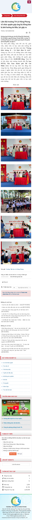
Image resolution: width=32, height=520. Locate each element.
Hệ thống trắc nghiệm (8, 376)
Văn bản (5, 379)
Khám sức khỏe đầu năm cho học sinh (12, 307)
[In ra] (27, 32)
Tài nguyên (5, 383)
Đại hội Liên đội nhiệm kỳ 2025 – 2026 (12, 304)
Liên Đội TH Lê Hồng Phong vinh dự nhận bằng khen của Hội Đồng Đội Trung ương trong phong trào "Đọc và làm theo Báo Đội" (16, 315)
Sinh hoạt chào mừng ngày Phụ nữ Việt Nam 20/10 (15, 309)
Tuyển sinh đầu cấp (8, 373)
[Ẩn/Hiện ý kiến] (14, 287)
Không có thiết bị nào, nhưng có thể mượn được (16, 448)
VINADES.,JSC (24, 517)
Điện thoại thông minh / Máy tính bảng (13, 444)
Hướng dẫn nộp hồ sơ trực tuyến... (13, 418)
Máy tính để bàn (7, 446)
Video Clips (6, 386)
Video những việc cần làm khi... (12, 423)
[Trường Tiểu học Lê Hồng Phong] (16, 6)
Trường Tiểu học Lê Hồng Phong (14, 269)
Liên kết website (16, 464)
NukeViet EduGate (11, 517)
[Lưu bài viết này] (30, 32)
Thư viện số (6, 366)
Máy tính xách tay (8, 442)
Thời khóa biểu (6, 369)
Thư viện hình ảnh (7, 390)
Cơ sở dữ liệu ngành (8, 362)
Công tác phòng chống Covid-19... (13, 427)
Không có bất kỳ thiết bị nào (11, 450)
